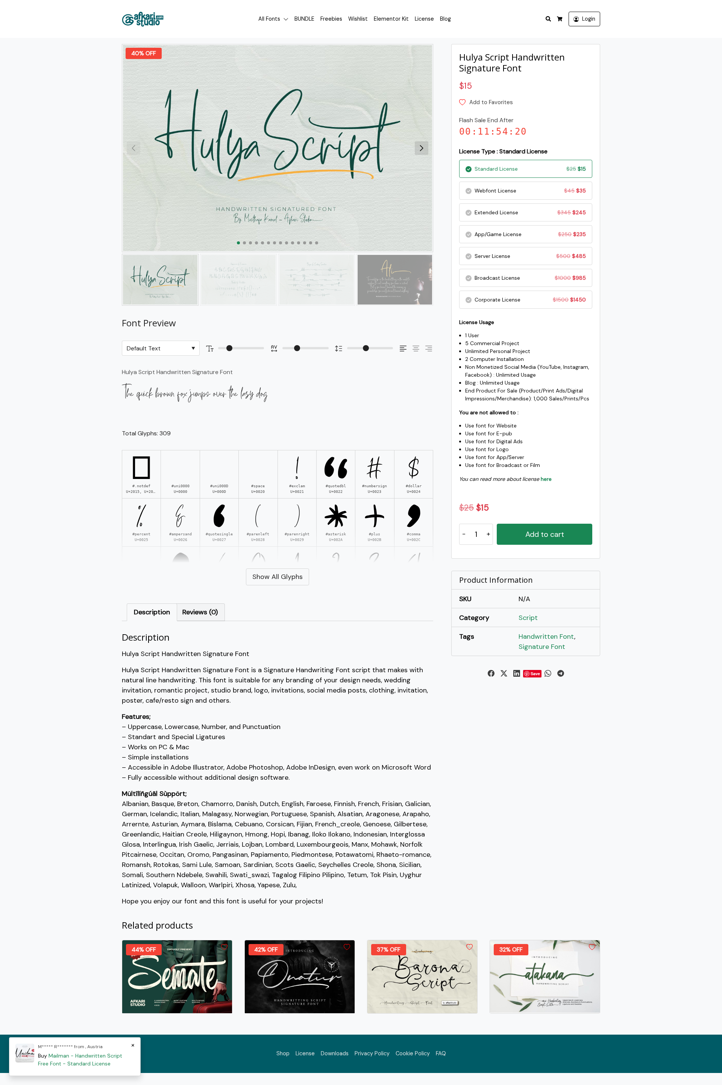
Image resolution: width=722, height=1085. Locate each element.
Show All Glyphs (277, 576)
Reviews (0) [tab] (200, 612)
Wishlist (358, 18)
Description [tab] (152, 612)
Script (528, 617)
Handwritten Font (546, 636)
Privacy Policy (372, 1053)
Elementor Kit (391, 18)
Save (535, 673)
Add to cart (544, 534)
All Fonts (269, 18)
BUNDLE (304, 18)
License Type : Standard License (503, 151)
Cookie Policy (413, 1053)
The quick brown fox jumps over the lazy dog (195, 394)
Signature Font (542, 646)
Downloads (335, 1053)
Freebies (331, 18)
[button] (287, 19)
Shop (283, 1053)
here (546, 479)
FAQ (441, 1053)
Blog (445, 18)
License (424, 18)
